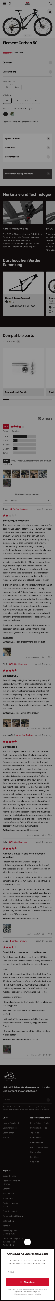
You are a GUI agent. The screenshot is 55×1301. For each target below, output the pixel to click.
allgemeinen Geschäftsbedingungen (26, 1292)
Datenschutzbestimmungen (23, 1294)
